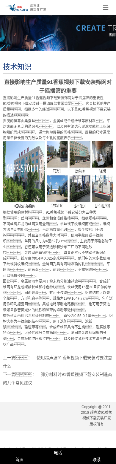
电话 (58, 452)
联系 (97, 459)
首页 (19, 459)
